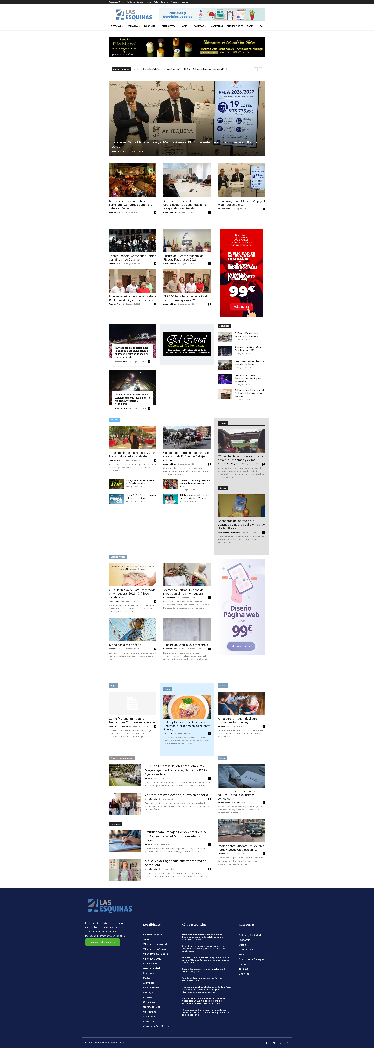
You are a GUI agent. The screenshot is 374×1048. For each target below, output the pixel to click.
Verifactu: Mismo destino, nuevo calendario (176, 795)
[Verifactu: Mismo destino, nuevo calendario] (125, 804)
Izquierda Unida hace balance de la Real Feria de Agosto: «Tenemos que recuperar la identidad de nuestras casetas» (206, 989)
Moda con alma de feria (125, 645)
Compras (199, 26)
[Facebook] (266, 1043)
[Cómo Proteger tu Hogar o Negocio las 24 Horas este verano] (132, 703)
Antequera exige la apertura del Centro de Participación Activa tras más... (249, 393)
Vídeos (148, 2)
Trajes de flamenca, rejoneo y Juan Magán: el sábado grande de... (132, 454)
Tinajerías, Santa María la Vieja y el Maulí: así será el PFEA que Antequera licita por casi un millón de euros (206, 960)
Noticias (116, 26)
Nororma (149, 26)
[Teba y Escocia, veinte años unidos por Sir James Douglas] (132, 240)
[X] (287, 1043)
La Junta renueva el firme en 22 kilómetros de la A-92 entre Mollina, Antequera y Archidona (132, 399)
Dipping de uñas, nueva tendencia (185, 645)
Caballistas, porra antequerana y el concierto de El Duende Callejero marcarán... (186, 456)
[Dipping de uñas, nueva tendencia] (187, 629)
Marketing (217, 26)
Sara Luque (114, 601)
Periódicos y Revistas (135, 2)
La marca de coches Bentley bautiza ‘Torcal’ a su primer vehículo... (237, 794)
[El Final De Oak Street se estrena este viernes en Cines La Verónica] (116, 499)
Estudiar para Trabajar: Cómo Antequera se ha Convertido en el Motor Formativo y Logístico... (176, 836)
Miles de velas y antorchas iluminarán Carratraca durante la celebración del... (130, 204)
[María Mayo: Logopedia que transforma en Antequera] (125, 870)
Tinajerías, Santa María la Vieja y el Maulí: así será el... (241, 202)
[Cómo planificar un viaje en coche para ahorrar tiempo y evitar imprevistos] (241, 441)
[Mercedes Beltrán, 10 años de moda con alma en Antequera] (187, 574)
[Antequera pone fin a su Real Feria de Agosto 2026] (225, 351)
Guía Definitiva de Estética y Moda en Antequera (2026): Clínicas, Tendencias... (132, 593)
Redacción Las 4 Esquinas (229, 464)
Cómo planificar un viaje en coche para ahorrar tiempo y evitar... (240, 458)
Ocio (184, 26)
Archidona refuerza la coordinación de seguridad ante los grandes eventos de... (184, 204)
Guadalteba (169, 26)
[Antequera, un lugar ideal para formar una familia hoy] (241, 703)
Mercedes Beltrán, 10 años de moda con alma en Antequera (183, 591)
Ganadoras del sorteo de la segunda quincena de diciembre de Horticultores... (241, 524)
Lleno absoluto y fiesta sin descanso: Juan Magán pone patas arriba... (248, 378)
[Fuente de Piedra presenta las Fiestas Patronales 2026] (187, 240)
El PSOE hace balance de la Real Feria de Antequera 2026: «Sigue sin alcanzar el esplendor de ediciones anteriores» (203, 1001)
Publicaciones (235, 26)
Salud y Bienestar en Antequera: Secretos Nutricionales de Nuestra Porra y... (186, 725)
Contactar (165, 2)
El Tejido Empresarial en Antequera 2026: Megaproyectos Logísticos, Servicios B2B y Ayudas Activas (176, 770)
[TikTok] (280, 1043)
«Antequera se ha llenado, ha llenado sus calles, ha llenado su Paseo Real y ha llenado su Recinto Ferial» (131, 352)
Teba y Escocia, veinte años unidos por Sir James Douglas (132, 257)
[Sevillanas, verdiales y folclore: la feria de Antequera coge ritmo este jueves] (170, 484)
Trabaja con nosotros (179, 2)
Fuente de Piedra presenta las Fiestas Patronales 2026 (161, 69)
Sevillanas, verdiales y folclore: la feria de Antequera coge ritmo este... (195, 483)
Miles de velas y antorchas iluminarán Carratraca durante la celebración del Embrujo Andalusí (203, 937)
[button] (261, 26)
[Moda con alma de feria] (132, 629)
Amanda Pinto (118, 151)
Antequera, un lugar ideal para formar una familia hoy (238, 720)
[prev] (256, 69)
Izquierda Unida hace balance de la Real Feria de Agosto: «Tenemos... (132, 298)
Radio (156, 2)
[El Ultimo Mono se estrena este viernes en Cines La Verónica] (170, 499)
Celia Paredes (169, 597)
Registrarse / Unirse (116, 2)
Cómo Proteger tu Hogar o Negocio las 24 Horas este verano (132, 720)
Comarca (132, 26)
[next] (260, 69)
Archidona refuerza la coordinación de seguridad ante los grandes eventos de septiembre (203, 949)
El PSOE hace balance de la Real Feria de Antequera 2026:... (185, 298)
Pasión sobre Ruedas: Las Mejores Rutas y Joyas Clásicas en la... (241, 847)
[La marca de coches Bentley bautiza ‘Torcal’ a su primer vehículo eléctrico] (241, 776)
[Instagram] (273, 1043)
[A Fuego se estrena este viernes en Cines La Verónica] (116, 484)
